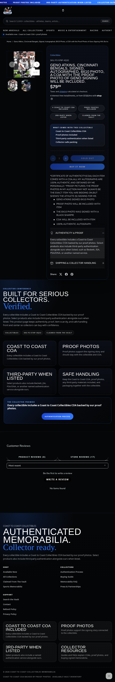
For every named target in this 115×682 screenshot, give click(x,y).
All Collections (33, 30)
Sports (50, 30)
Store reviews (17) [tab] (83, 457)
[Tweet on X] (61, 274)
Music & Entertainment (72, 30)
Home (9, 41)
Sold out (87, 158)
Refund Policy (9, 609)
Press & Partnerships (70, 586)
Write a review (57, 479)
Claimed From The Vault (14, 581)
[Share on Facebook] (66, 274)
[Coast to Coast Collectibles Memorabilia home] (30, 10)
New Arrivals (11, 30)
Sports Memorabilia (12, 586)
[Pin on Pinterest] (72, 274)
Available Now (10, 572)
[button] (63, 11)
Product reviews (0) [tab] (32, 457)
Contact (7, 604)
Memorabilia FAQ (68, 581)
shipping (63, 91)
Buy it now (77, 166)
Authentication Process (57, 416)
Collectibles (55, 55)
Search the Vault (11, 599)
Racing (94, 30)
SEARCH (105, 21)
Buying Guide (66, 576)
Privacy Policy (9, 614)
